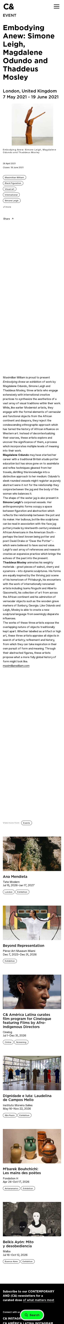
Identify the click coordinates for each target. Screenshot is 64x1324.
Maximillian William (14, 177)
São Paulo (10, 1115)
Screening (21, 1042)
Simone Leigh (11, 200)
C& (8, 6)
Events (26, 823)
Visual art (9, 189)
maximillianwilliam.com (16, 665)
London (8, 892)
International (11, 195)
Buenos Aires (11, 1261)
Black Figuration (13, 183)
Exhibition (22, 892)
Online (8, 1042)
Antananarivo (11, 1188)
